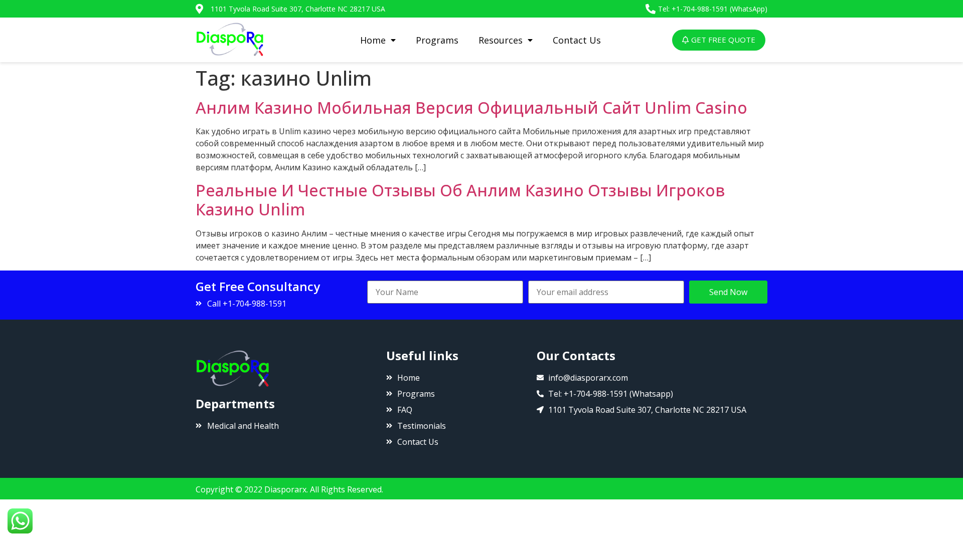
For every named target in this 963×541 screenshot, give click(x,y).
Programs (437, 40)
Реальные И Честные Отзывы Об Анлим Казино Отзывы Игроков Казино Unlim (460, 199)
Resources (500, 40)
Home (373, 40)
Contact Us (577, 40)
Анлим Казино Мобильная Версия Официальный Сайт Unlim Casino (471, 107)
